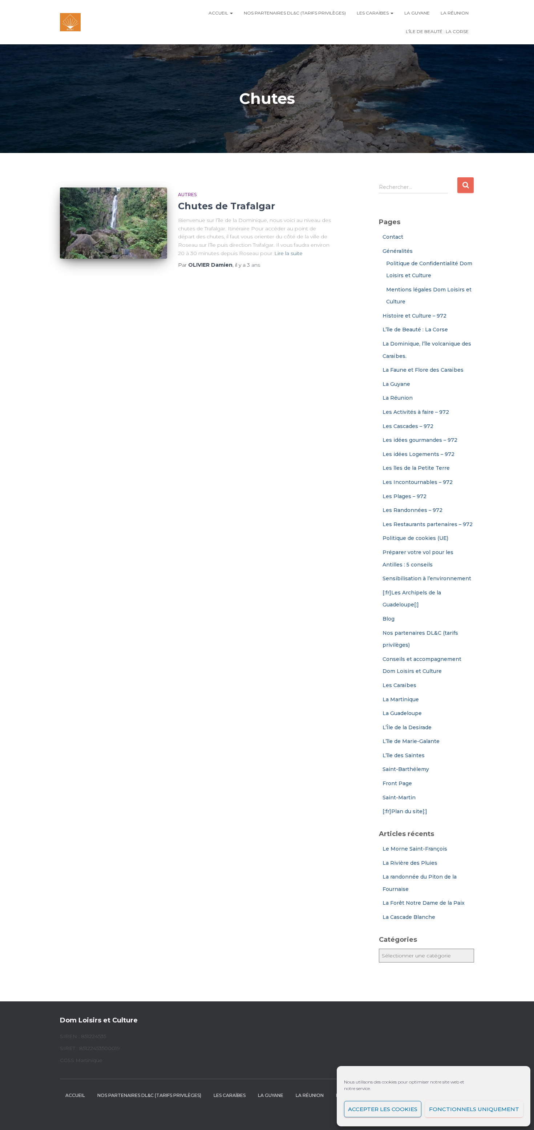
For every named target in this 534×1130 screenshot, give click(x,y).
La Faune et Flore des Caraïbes (423, 370)
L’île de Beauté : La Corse (437, 31)
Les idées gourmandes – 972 (420, 440)
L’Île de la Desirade (407, 727)
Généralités (398, 251)
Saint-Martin (399, 797)
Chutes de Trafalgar (226, 206)
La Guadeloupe (402, 713)
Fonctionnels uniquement (474, 1109)
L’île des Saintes (404, 755)
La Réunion (455, 13)
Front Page (397, 783)
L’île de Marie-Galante (411, 741)
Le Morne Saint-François (415, 849)
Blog (389, 619)
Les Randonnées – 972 (412, 510)
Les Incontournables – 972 (418, 482)
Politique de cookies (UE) (415, 538)
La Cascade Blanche (409, 917)
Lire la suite (288, 253)
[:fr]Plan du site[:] (405, 811)
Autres (187, 194)
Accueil (219, 13)
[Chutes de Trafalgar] (113, 223)
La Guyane (417, 13)
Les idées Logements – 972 (418, 454)
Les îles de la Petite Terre (416, 468)
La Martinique (401, 699)
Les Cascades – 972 (408, 426)
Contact (393, 237)
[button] (231, 13)
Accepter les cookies (382, 1109)
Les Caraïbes (373, 13)
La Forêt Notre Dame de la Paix (424, 903)
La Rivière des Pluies (410, 863)
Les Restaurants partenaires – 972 (428, 524)
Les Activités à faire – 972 (416, 412)
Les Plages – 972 (404, 496)
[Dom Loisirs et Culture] (70, 22)
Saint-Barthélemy (406, 769)
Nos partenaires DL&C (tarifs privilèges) (295, 13)
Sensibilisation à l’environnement (427, 578)
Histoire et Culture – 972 (414, 315)
